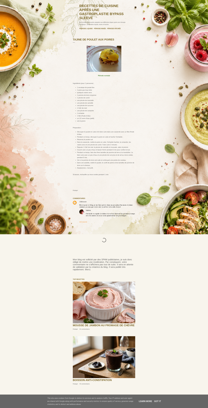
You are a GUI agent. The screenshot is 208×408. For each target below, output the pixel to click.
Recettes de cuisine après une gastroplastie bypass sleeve (101, 12)
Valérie (88, 210)
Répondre (83, 222)
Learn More (145, 401)
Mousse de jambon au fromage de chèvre (104, 325)
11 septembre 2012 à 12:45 (95, 202)
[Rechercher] (134, 6)
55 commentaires (85, 384)
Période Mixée (100, 28)
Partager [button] (75, 190)
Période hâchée (114, 28)
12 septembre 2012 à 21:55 (99, 210)
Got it (157, 401)
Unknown (83, 202)
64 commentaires (85, 329)
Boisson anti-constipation (92, 380)
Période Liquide (86, 28)
